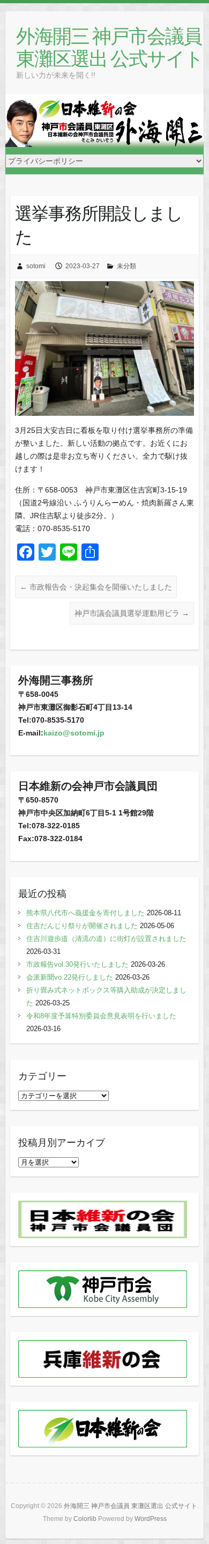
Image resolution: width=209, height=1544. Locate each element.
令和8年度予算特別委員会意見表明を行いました (101, 1016)
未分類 (126, 266)
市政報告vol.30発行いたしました (77, 964)
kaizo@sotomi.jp (73, 733)
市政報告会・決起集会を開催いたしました (96, 587)
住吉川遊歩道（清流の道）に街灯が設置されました (106, 939)
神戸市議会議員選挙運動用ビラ (131, 613)
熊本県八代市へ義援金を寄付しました (85, 913)
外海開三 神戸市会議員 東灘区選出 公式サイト (109, 47)
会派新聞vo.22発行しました (69, 977)
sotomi (36, 266)
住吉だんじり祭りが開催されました (82, 926)
